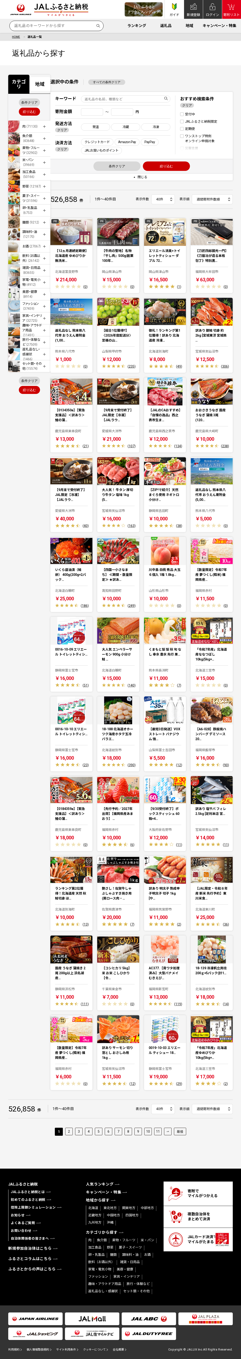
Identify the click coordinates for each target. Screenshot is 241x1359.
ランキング (136, 26)
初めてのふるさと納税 (28, 1200)
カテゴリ (19, 84)
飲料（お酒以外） (101, 1262)
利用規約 (14, 1349)
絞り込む (29, 112)
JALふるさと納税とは (28, 1192)
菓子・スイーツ (130, 1247)
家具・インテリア (126, 1276)
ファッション (98, 1276)
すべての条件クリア (106, 82)
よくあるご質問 (23, 1223)
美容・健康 (125, 1269)
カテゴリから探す (101, 1232)
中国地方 (113, 1215)
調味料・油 (130, 1255)
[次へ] (168, 1131)
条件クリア (29, 102)
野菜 (110, 1247)
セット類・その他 (136, 1291)
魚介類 (102, 1240)
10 (148, 1131)
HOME (16, 37)
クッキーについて (94, 1349)
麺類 (113, 1255)
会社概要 (118, 1349)
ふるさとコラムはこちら (30, 1259)
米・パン (147, 1240)
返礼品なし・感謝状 (103, 1291)
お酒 (147, 1255)
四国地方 (132, 1215)
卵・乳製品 (96, 1255)
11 (158, 1131)
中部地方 (147, 1208)
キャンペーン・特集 (219, 26)
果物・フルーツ (123, 1240)
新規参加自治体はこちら (30, 1248)
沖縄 (110, 1222)
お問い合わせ (21, 1231)
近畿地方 (94, 1215)
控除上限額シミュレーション (33, 1207)
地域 (189, 26)
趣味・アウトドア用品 (104, 1284)
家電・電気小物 (99, 1269)
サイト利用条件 (66, 1349)
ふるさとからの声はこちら (32, 1269)
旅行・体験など (138, 1284)
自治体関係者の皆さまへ (30, 1238)
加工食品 (94, 1247)
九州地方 (94, 1222)
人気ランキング (100, 1184)
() (85, 287)
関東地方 (128, 1208)
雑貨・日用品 (130, 1262)
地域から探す (98, 1200)
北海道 (93, 1208)
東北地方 (110, 1208)
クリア (62, 130)
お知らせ (18, 1215)
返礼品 (166, 26)
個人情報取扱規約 (38, 1349)
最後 (180, 1131)
